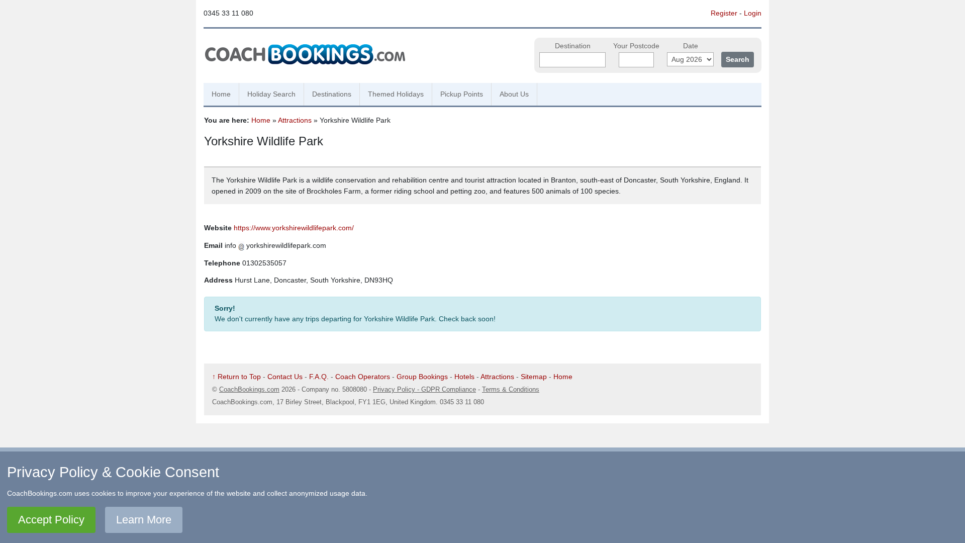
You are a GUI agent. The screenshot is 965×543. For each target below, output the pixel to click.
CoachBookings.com (249, 389)
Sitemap (534, 377)
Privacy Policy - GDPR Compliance (424, 389)
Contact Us (285, 377)
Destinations (331, 94)
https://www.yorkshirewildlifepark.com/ (294, 228)
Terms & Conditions (510, 389)
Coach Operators (362, 377)
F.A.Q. (319, 377)
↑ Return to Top (236, 377)
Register (724, 13)
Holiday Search (271, 94)
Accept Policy (51, 519)
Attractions (295, 120)
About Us (514, 94)
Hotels (464, 377)
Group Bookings (422, 377)
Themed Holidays (396, 94)
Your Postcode (636, 46)
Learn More (143, 519)
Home (221, 94)
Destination (573, 46)
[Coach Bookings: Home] (305, 53)
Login (752, 13)
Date (690, 46)
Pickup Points (461, 94)
